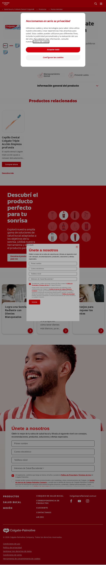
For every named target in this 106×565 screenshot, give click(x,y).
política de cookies (41, 41)
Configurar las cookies (53, 58)
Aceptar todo (53, 50)
